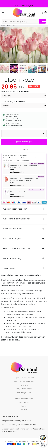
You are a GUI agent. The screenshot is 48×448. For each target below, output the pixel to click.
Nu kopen (24, 149)
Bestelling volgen (24, 393)
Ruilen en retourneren (24, 399)
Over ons (24, 385)
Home (3, 26)
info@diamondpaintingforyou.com (16, 420)
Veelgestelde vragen (24, 389)
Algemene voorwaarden (24, 378)
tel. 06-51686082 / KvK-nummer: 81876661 (19, 425)
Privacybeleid (24, 402)
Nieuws (24, 410)
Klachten (24, 406)
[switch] (43, 444)
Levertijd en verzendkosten (24, 381)
